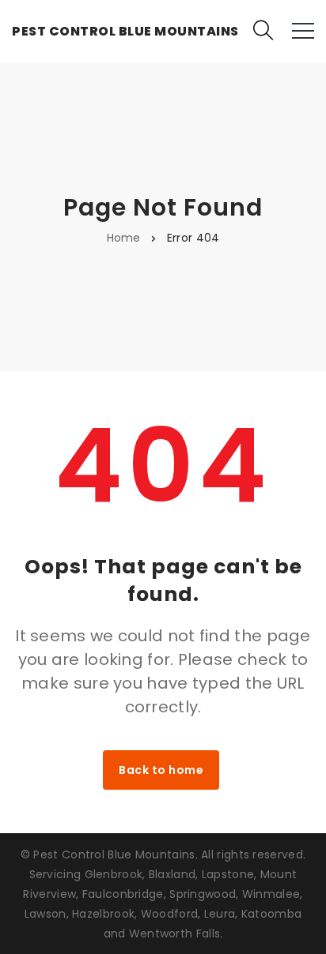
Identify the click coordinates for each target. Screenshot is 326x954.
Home (124, 238)
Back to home (161, 770)
